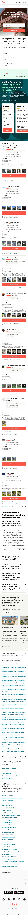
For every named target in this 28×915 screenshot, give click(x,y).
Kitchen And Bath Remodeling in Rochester (12, 798)
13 (22, 506)
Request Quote (14, 175)
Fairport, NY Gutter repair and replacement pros (13, 689)
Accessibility (14, 910)
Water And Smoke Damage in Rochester (11, 776)
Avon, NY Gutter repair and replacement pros (13, 735)
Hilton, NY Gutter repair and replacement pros (13, 692)
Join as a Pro (18, 2)
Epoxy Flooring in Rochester (8, 859)
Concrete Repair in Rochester (9, 827)
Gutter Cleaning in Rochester (9, 768)
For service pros (5, 876)
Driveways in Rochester (7, 834)
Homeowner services (6, 872)
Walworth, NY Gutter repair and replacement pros (14, 719)
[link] (4, 125)
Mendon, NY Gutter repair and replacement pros (13, 701)
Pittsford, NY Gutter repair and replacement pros (13, 683)
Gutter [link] (15, 6)
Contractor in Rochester (7, 839)
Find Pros (14, 30)
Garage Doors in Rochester (8, 844)
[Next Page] (25, 506)
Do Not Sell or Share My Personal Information (14, 912)
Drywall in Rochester (7, 854)
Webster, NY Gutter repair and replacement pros (13, 671)
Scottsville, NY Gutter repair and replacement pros (14, 699)
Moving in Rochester (7, 810)
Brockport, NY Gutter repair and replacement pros (14, 722)
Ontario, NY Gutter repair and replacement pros (13, 717)
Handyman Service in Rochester (9, 817)
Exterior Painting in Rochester (9, 820)
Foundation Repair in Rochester (9, 812)
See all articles (7, 613)
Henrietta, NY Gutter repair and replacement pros (14, 674)
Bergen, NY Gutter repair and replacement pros (13, 732)
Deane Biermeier (24, 627)
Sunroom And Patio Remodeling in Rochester (13, 861)
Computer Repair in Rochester (9, 856)
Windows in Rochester (7, 825)
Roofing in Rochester (7, 771)
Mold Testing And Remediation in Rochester (12, 851)
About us (4, 883)
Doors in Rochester (6, 842)
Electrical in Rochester (7, 800)
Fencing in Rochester (7, 805)
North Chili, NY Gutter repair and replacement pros (14, 694)
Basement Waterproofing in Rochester (11, 815)
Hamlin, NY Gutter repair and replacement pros (13, 740)
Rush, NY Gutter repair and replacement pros (13, 696)
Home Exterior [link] (5, 6)
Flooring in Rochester (7, 822)
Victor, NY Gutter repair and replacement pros (13, 714)
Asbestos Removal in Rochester (9, 866)
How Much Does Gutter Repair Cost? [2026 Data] (9, 630)
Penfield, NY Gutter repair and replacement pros (13, 680)
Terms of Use (10, 908)
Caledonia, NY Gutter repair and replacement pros (14, 742)
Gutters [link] (10, 6)
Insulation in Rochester (7, 830)
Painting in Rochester (7, 778)
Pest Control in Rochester (8, 847)
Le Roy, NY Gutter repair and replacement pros (13, 751)
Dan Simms (4, 627)
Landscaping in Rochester (8, 832)
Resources (4, 880)
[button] (4, 171)
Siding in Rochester (6, 773)
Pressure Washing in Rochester (9, 849)
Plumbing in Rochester (7, 795)
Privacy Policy (17, 908)
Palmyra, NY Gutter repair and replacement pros (13, 748)
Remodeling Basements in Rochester (11, 864)
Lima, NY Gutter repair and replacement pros (13, 737)
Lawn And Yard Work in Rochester (10, 808)
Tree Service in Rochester (8, 803)
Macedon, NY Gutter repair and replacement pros (14, 712)
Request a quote (7, 129)
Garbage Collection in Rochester (9, 837)
